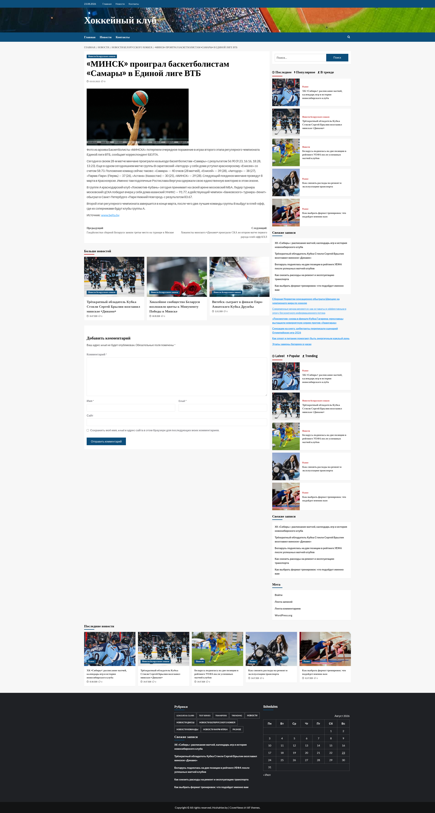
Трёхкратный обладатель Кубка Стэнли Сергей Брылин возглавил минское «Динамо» (113, 306)
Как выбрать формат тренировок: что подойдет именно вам (324, 214)
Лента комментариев (288, 608)
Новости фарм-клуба (215, 729)
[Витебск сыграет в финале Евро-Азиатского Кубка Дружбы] (240, 277)
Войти (278, 594)
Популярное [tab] (305, 72)
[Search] (349, 37)
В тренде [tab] (327, 72)
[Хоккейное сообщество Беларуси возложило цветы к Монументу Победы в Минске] (177, 277)
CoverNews (236, 807)
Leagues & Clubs (185, 715)
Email (183, 400)
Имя (90, 400)
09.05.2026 (156, 316)
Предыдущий (130, 230)
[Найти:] (300, 57)
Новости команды (187, 729)
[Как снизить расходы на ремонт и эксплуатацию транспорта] (286, 182)
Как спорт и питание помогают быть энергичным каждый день (311, 338)
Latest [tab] (280, 356)
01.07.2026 (309, 678)
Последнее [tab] (283, 72)
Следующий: (224, 232)
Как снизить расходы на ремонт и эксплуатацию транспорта (322, 184)
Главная (107, 3)
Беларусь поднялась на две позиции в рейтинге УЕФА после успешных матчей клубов (324, 154)
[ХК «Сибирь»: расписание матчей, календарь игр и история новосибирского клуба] (286, 92)
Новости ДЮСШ (185, 722)
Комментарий (97, 354)
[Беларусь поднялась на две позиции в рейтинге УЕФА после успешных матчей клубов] (286, 152)
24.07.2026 (93, 316)
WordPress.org (283, 615)
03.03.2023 (95, 81)
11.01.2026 (219, 311)
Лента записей (283, 601)
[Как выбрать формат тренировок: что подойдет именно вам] (286, 212)
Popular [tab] (294, 356)
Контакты (134, 3)
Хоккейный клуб (120, 20)
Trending (237, 715)
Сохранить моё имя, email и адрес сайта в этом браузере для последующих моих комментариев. (155, 430)
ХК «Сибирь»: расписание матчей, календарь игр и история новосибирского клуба (322, 94)
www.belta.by (110, 215)
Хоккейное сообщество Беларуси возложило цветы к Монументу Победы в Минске (174, 306)
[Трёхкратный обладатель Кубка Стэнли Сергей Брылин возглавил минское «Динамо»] (114, 277)
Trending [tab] (311, 356)
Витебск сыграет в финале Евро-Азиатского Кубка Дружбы (237, 304)
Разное (305, 87)
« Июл (267, 774)
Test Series (204, 715)
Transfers (221, 715)
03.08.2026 (93, 681)
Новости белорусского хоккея (101, 56)
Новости (120, 3)
